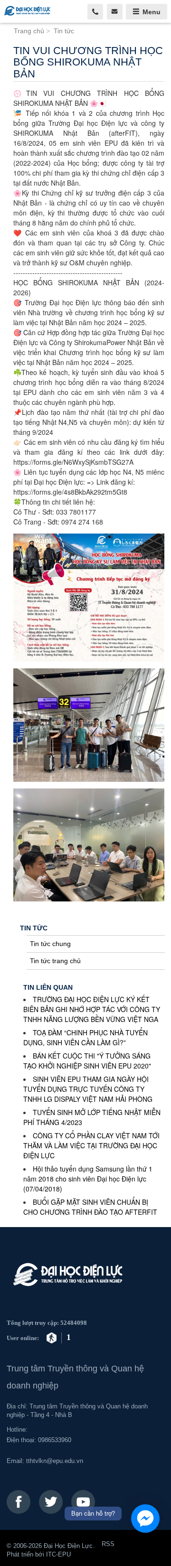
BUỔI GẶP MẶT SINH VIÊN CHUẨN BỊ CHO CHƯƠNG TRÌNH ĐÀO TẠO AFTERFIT (90, 1207)
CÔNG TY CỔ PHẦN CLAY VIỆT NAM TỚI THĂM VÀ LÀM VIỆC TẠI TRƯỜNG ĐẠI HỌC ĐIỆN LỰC (91, 1145)
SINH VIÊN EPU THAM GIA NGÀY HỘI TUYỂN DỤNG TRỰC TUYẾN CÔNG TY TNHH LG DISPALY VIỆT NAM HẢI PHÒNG (87, 1089)
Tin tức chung (50, 943)
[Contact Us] (115, 11)
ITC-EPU (58, 1554)
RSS (108, 1544)
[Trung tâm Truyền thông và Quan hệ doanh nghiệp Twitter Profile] (51, 1502)
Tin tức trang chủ (55, 961)
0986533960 (54, 1440)
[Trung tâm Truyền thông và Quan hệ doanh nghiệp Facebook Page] (18, 1502)
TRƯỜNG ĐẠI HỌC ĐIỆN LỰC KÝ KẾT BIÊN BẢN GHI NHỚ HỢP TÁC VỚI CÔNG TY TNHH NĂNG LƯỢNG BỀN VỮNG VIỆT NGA (91, 1009)
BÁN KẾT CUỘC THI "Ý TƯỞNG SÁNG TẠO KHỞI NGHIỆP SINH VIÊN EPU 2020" (87, 1060)
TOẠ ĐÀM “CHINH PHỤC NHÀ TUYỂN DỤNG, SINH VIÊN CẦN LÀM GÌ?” (85, 1037)
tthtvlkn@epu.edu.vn (54, 1461)
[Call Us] (95, 11)
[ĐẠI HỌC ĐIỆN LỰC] (31, 11)
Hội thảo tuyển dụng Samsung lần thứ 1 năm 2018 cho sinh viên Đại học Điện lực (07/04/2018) (87, 1178)
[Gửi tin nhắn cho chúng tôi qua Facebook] (145, 1518)
